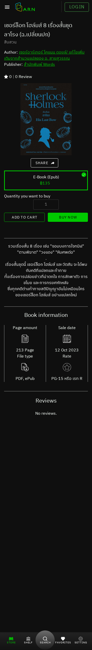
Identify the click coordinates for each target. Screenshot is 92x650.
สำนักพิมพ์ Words (39, 64)
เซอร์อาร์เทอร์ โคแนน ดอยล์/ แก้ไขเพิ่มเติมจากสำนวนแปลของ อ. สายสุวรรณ (44, 55)
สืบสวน (10, 42)
